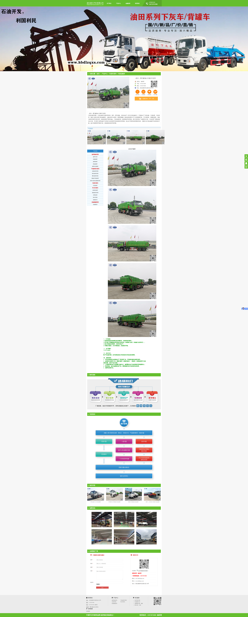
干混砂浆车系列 (95, 168)
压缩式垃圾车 (95, 190)
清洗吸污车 (95, 199)
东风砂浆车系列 (95, 171)
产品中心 (118, 3)
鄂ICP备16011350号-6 (94, 607)
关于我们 (109, 3)
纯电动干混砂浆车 (95, 178)
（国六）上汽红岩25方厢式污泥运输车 (152, 501)
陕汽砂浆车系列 (95, 173)
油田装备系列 (95, 154)
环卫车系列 (95, 187)
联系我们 (137, 3)
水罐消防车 (95, 204)
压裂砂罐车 (95, 159)
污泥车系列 (112, 74)
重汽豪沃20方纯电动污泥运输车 (114, 501)
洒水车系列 (95, 197)
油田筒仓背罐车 (95, 166)
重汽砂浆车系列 (95, 175)
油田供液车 (95, 161)
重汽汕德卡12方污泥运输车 (96, 501)
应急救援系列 (95, 202)
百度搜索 (88, 611)
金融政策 (128, 3)
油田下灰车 (95, 156)
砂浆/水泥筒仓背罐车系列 (95, 180)
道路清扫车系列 (95, 192)
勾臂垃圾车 (95, 195)
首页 (98, 74)
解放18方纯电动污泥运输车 (133, 501)
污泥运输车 (121, 74)
